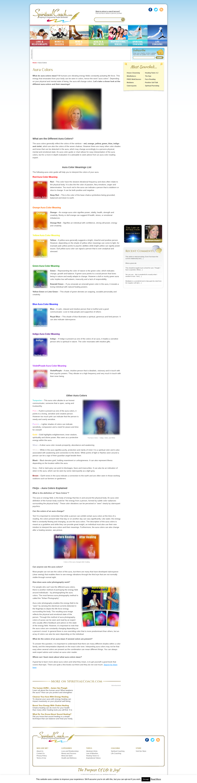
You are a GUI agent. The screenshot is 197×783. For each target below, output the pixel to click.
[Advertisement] (81, 54)
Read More (156, 779)
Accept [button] (146, 779)
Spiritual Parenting (152, 86)
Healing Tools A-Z (151, 73)
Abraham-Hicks (91, 751)
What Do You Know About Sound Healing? (52, 714)
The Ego (148, 76)
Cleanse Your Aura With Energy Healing (50, 697)
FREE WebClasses (134, 79)
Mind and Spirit (66, 756)
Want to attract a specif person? (108, 11)
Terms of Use (41, 758)
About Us (40, 751)
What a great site (130, 263)
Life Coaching (116, 753)
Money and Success (68, 753)
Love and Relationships (70, 751)
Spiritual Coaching (117, 751)
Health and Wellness (69, 758)
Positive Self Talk (151, 82)
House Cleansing (133, 73)
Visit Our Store (141, 751)
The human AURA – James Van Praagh (50, 688)
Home (35, 62)
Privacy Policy (42, 756)
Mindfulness (131, 76)
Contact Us (41, 753)
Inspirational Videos (93, 758)
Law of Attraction (92, 753)
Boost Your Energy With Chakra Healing (51, 705)
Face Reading (150, 79)
